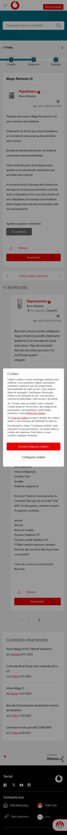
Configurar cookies (33, 457)
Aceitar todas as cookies (33, 446)
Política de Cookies (35, 413)
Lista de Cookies (20, 418)
